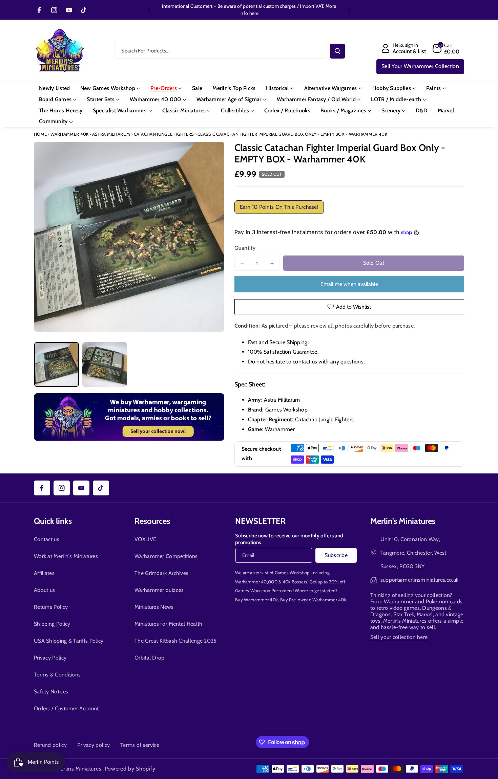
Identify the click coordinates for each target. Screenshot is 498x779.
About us (44, 590)
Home (40, 134)
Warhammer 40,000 (256, 581)
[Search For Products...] (337, 51)
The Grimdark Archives (161, 573)
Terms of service (139, 745)
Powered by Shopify (130, 768)
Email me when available (349, 284)
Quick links (53, 521)
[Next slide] (349, 9)
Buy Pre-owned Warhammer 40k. (313, 599)
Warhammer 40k (69, 134)
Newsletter (260, 521)
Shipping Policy (52, 624)
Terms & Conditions (57, 674)
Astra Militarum (111, 134)
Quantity (244, 248)
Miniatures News (154, 607)
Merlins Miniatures (79, 768)
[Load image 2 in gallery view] (104, 364)
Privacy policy (93, 745)
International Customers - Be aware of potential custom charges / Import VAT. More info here (249, 9)
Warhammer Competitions (166, 556)
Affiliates (44, 573)
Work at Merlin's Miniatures (66, 556)
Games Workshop (292, 572)
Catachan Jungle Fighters (164, 134)
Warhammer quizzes (159, 590)
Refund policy (50, 745)
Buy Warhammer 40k (256, 599)
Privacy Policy (50, 657)
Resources (152, 521)
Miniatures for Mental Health (168, 624)
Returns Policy (51, 607)
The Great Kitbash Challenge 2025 (175, 641)
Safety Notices (51, 691)
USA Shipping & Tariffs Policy (69, 641)
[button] (446, 48)
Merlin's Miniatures (402, 521)
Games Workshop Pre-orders (264, 590)
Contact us (46, 539)
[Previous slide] (149, 9)
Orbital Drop (149, 657)
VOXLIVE (145, 539)
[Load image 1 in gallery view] (56, 364)
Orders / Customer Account (66, 708)
